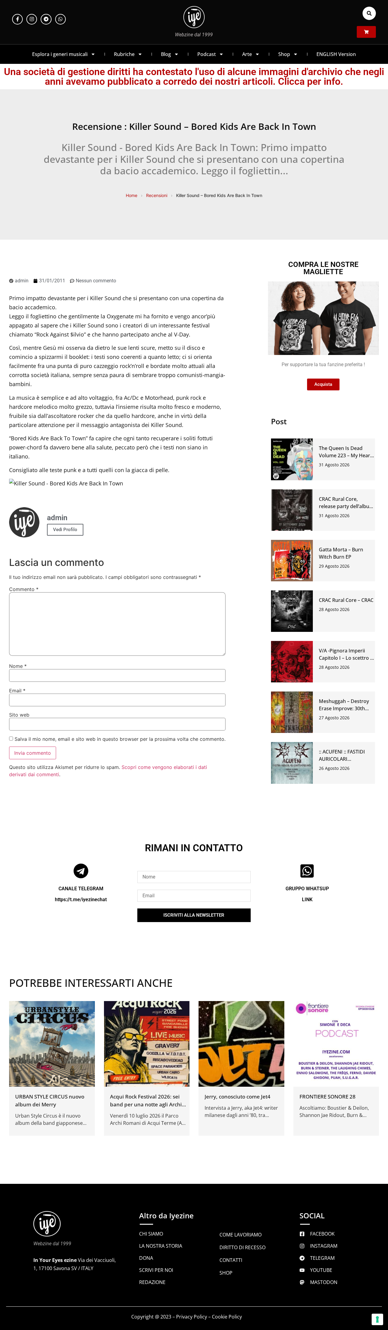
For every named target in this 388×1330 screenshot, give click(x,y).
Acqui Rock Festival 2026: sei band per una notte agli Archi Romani (146, 1104)
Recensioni (156, 195)
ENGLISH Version (336, 54)
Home (131, 195)
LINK (307, 899)
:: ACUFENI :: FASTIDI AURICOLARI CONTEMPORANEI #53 (344, 759)
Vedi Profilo (65, 529)
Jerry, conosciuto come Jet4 (237, 1096)
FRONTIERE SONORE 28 (327, 1096)
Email (17, 690)
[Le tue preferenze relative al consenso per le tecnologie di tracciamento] (377, 1319)
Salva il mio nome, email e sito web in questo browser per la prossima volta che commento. (120, 739)
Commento (23, 589)
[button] (369, 13)
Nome (18, 666)
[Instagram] (31, 19)
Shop (284, 54)
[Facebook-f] (17, 19)
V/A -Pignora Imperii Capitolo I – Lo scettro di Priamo (346, 657)
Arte (247, 54)
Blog (166, 54)
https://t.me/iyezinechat (81, 899)
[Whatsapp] (60, 19)
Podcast (206, 54)
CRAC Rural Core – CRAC (346, 600)
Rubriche (124, 54)
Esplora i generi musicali (60, 54)
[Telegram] (46, 19)
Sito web (19, 714)
